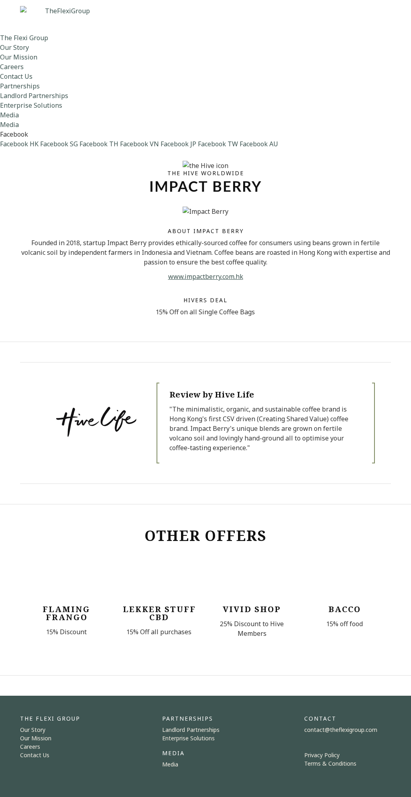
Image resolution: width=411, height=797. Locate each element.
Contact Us (16, 76)
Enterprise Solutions (31, 105)
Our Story (14, 47)
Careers (12, 66)
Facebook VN (139, 143)
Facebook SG (59, 143)
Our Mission (18, 57)
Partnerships (20, 86)
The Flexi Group (24, 37)
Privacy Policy (322, 755)
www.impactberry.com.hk (205, 276)
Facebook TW (218, 143)
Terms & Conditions (330, 763)
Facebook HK (19, 143)
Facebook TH (98, 143)
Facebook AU (259, 143)
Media (9, 115)
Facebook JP (178, 143)
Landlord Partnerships (34, 95)
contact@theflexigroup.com (340, 729)
